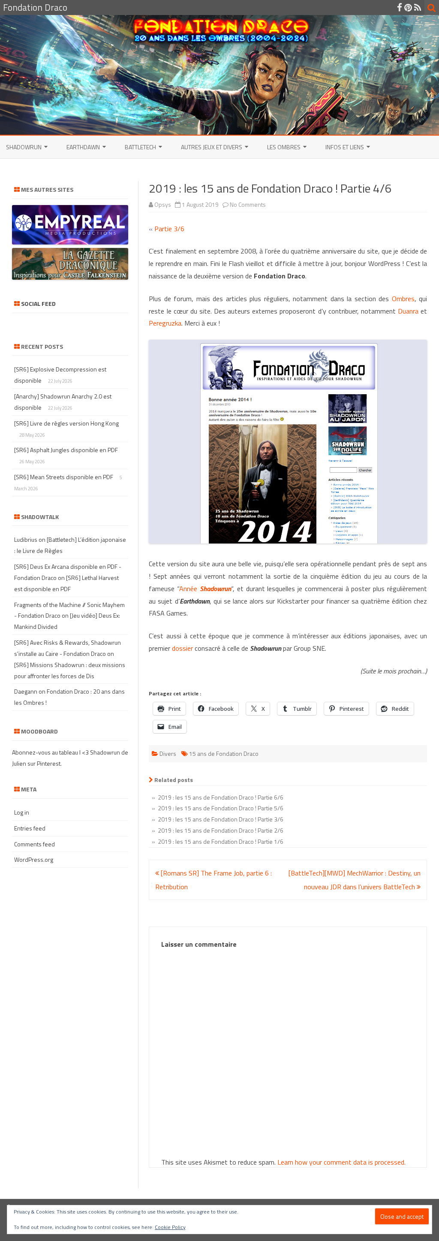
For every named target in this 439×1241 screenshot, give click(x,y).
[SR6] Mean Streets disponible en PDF (63, 476)
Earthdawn (83, 146)
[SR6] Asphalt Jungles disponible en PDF (66, 449)
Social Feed (38, 303)
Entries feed (29, 828)
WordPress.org (33, 859)
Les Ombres (284, 146)
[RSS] (417, 7)
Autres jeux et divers (211, 146)
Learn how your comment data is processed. (341, 1162)
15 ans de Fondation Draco (224, 753)
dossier (182, 648)
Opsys (162, 204)
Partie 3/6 (169, 228)
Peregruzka (165, 323)
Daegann (25, 691)
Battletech (140, 146)
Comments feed (34, 843)
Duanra (408, 311)
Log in (21, 812)
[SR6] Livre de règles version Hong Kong (66, 423)
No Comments (248, 204)
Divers (167, 753)
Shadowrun (24, 146)
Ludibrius (25, 539)
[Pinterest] (408, 7)
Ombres (403, 298)
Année (205, 588)
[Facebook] (399, 7)
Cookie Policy (170, 1227)
